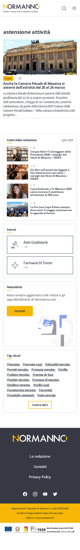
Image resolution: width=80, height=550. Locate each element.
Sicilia (63, 370)
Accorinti (46, 390)
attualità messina (58, 364)
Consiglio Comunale (21, 395)
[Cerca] (64, 8)
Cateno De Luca (44, 375)
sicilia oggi (42, 385)
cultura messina (19, 375)
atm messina (47, 395)
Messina (14, 364)
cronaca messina (44, 370)
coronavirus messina (22, 390)
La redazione (40, 456)
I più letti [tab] (67, 140)
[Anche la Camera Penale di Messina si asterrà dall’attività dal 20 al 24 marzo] (40, 57)
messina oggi (33, 364)
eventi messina (18, 370)
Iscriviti (20, 311)
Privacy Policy (40, 477)
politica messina (19, 385)
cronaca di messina (46, 380)
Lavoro (8, 78)
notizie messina (19, 380)
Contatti (40, 466)
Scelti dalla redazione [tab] (22, 140)
